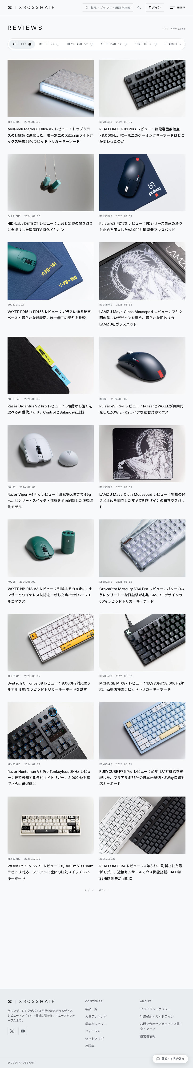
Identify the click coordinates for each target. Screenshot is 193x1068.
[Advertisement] (96, 948)
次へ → (104, 889)
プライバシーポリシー (155, 1009)
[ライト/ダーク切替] (139, 8)
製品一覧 (91, 1009)
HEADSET (173, 44)
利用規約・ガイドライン (157, 1016)
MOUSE (46, 44)
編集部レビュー (96, 1024)
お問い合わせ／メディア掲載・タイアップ (161, 1026)
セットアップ (94, 1039)
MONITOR (143, 44)
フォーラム (93, 1031)
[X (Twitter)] (12, 1031)
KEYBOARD (77, 44)
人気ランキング (96, 1016)
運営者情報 (147, 1036)
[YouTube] (22, 1031)
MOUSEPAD (111, 44)
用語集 (89, 1046)
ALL (19, 44)
